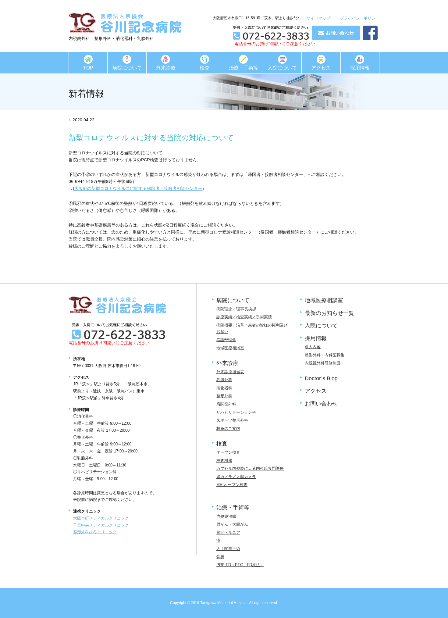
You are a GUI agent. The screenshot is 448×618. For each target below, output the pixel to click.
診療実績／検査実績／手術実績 (244, 317)
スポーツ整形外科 (232, 420)
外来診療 (166, 67)
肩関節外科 (226, 404)
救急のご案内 (228, 428)
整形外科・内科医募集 (324, 355)
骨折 (220, 557)
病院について (127, 67)
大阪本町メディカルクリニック (101, 518)
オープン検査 (228, 452)
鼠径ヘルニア (228, 532)
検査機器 (224, 460)
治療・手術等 (243, 67)
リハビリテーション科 (236, 412)
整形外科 (224, 396)
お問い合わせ (321, 404)
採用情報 (360, 67)
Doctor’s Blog (321, 378)
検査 (204, 67)
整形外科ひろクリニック (95, 532)
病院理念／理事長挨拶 (236, 309)
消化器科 (224, 388)
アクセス (321, 67)
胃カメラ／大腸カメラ (236, 476)
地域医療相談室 (230, 348)
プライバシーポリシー (359, 18)
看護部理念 (226, 340)
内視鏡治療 (226, 516)
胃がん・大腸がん (232, 524)
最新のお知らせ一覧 (329, 313)
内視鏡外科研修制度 (322, 363)
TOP (88, 67)
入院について (282, 67)
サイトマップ (318, 18)
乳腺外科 (224, 379)
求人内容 (313, 347)
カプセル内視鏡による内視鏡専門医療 (250, 468)
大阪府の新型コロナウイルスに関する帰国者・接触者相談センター (138, 188)
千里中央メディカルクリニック (101, 525)
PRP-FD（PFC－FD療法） (240, 565)
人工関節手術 (228, 548)
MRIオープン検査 (231, 484)
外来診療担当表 (230, 372)
